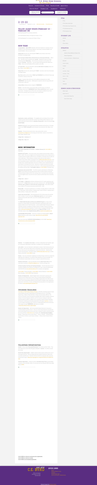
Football (64, 65)
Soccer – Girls (65, 76)
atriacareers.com (30, 312)
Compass (53, 472)
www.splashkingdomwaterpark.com (30, 283)
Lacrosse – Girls (66, 73)
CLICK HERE (26, 68)
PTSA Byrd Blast (49, 24)
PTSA (64, 20)
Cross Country (65, 63)
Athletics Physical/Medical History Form (72, 53)
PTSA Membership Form (68, 28)
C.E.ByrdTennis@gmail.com (33, 263)
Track (64, 81)
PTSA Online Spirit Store (68, 23)
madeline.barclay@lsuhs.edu (46, 210)
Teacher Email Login (55, 473)
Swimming (65, 78)
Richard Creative (53, 484)
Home (52, 470)
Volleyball (65, 83)
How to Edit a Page (68, 98)
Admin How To (66, 93)
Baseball (64, 60)
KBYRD (64, 38)
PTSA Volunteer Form (67, 31)
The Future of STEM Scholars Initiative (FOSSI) (27, 291)
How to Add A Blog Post (69, 96)
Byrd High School (40, 24)
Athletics (64, 50)
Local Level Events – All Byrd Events (71, 58)
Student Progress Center (56, 471)
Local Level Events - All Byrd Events (58, 475)
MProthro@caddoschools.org (45, 159)
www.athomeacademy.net (32, 268)
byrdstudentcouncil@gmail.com (24, 132)
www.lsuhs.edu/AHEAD (26, 209)
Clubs (64, 40)
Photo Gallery (65, 43)
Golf (63, 68)
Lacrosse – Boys (66, 71)
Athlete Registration (68, 55)
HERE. (22, 364)
